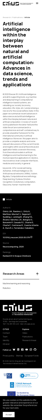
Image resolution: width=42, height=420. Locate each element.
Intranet (6, 344)
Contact (6, 333)
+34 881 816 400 (12, 324)
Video (24, 333)
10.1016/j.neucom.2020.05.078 (16, 237)
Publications (17, 17)
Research (7, 17)
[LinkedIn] (18, 349)
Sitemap (19, 355)
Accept (9, 414)
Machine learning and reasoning (16, 283)
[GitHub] (35, 349)
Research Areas (29, 340)
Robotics (6, 288)
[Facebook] (22, 349)
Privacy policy (8, 355)
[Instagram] (30, 349)
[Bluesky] (14, 349)
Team (5, 336)
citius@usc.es (29, 324)
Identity (6, 340)
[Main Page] (18, 3)
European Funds (32, 355)
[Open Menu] (37, 3)
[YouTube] (26, 349)
